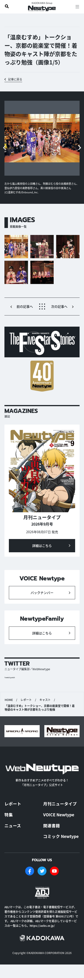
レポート (26, 700)
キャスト (45, 700)
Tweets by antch (9, 678)
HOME (9, 700)
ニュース (12, 825)
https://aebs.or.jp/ (42, 926)
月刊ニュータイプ (60, 804)
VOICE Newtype (58, 814)
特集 (8, 814)
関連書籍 (51, 825)
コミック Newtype (61, 836)
